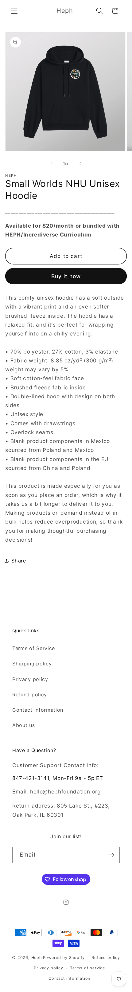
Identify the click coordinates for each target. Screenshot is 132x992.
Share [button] (18, 561)
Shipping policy (32, 664)
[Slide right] (80, 163)
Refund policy (29, 694)
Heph (36, 957)
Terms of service (87, 968)
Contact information (69, 978)
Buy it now (66, 276)
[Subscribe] (111, 855)
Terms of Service (33, 648)
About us (23, 725)
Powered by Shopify (64, 957)
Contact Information (37, 710)
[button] (14, 11)
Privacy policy (30, 679)
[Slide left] (51, 163)
